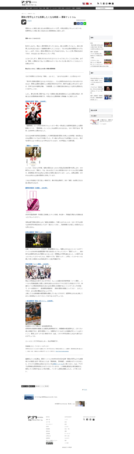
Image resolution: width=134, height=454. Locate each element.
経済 (31, 8)
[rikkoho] (33, 201)
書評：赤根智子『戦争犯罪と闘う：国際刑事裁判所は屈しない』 (96, 97)
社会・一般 (42, 8)
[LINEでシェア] (84, 23)
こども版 (66, 442)
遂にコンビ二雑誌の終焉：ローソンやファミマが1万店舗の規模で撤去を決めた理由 (99, 64)
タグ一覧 (48, 421)
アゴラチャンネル (94, 60)
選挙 (47, 386)
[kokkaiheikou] (33, 313)
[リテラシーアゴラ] (94, 122)
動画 (92, 37)
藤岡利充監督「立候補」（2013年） (36, 188)
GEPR (47, 426)
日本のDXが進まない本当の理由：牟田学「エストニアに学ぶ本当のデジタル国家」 (96, 81)
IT (50, 8)
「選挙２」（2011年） (32, 145)
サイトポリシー (49, 424)
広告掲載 (48, 433)
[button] (112, 8)
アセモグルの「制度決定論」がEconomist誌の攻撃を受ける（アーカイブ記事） (96, 90)
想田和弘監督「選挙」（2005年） (36, 101)
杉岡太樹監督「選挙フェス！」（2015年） (38, 232)
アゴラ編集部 (103, 124)
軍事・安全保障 (94, 51)
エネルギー (68, 8)
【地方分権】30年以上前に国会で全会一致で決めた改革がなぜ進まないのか (97, 47)
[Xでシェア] (75, 23)
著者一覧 (48, 419)
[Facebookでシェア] (78, 23)
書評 (74, 8)
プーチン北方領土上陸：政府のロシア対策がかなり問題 (96, 55)
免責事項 (48, 438)
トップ (23, 8)
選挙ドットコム (58, 364)
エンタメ (55, 8)
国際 (47, 8)
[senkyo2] (33, 156)
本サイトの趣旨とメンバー (51, 440)
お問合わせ (48, 435)
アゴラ (29, 21)
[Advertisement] (59, 3)
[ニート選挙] (38, 272)
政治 (27, 8)
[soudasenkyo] (33, 113)
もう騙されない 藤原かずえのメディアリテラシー (106, 120)
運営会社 (48, 431)
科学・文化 (61, 8)
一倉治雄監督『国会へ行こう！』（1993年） (39, 301)
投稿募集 (78, 8)
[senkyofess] (38, 240)
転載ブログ (32, 386)
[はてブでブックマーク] (81, 23)
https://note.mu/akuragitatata (62, 351)
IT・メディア (67, 433)
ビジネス (36, 8)
